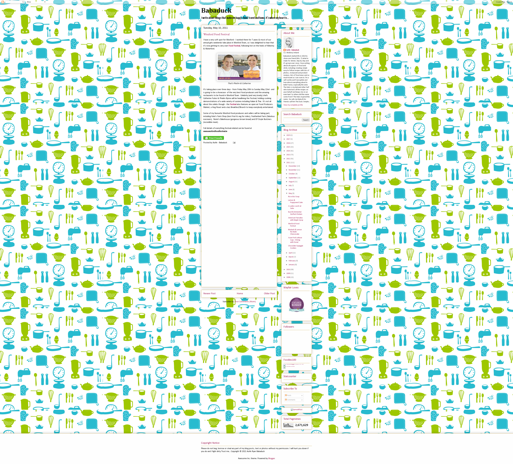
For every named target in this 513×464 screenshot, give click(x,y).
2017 (288, 139)
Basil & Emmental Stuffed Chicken (295, 213)
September (293, 178)
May (290, 193)
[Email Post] (233, 143)
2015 (288, 147)
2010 (288, 270)
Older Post (269, 293)
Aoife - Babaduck (292, 50)
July (290, 186)
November (293, 170)
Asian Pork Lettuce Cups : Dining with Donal (295, 240)
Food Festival (234, 46)
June (290, 190)
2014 (288, 151)
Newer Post (209, 293)
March (291, 257)
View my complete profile (293, 105)
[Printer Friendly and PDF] (213, 139)
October (292, 174)
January (292, 265)
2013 (288, 155)
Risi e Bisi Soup (293, 197)
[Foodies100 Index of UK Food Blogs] (294, 364)
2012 (288, 159)
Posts (289, 396)
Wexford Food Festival (293, 225)
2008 (288, 277)
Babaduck (216, 10)
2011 (288, 163)
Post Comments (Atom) (245, 302)
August (291, 182)
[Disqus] (239, 182)
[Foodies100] (289, 366)
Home (240, 293)
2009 (288, 273)
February (292, 261)
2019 (288, 135)
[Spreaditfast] (296, 410)
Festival (233, 104)
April (291, 253)
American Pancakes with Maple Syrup (295, 219)
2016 (288, 143)
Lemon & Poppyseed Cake (295, 201)
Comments (291, 400)
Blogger (271, 458)
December (293, 166)
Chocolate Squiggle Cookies (295, 247)
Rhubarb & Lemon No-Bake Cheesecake (295, 232)
